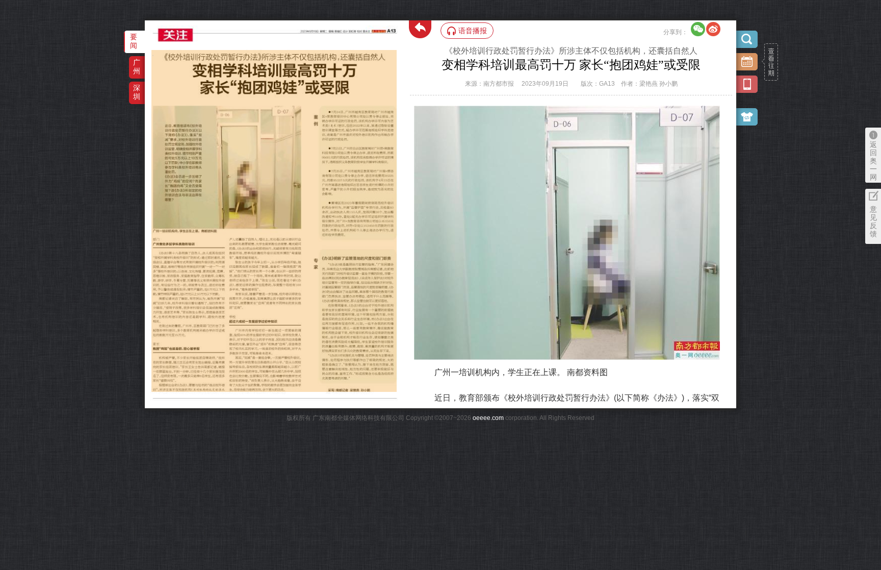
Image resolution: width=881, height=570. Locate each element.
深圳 (136, 92)
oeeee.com (488, 418)
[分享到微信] (698, 29)
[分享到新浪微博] (713, 29)
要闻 (133, 41)
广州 (136, 66)
